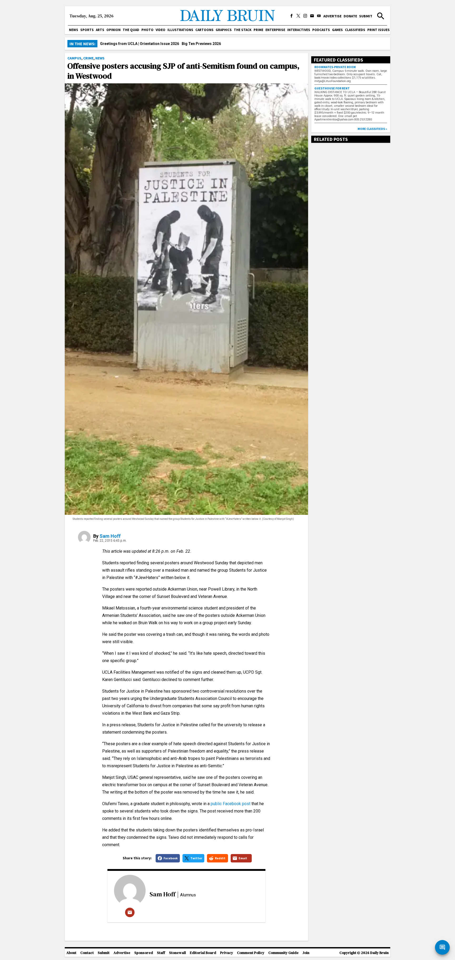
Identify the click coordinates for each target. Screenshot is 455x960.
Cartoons (204, 30)
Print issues (378, 30)
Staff (161, 952)
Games (337, 30)
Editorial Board (203, 952)
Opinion (113, 30)
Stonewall (177, 952)
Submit (365, 16)
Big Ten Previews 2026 (201, 44)
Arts (100, 30)
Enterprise (275, 30)
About (71, 952)
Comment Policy (250, 952)
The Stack (242, 30)
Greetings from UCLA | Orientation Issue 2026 (139, 44)
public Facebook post (230, 803)
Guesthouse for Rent (332, 88)
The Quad (131, 30)
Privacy (226, 952)
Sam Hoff (110, 536)
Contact (87, 952)
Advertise (332, 16)
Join (306, 952)
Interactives (298, 30)
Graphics (224, 30)
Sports (87, 30)
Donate (350, 16)
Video (160, 30)
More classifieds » (372, 129)
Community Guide (283, 952)
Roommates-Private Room (335, 67)
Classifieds (355, 30)
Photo (147, 30)
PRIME (258, 30)
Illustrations (180, 30)
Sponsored (143, 952)
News (73, 30)
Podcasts (321, 30)
